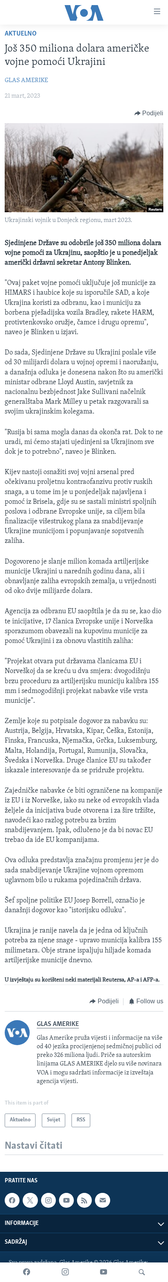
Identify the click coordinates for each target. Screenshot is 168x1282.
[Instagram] (65, 1272)
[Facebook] (26, 1272)
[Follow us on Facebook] (12, 1200)
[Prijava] (102, 1200)
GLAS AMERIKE (26, 80)
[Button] (149, 113)
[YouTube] (103, 1272)
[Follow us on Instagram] (48, 1200)
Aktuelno (21, 34)
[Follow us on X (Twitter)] (30, 1200)
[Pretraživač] (142, 1272)
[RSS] (84, 1200)
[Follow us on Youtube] (66, 1200)
